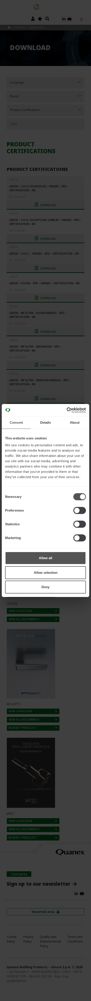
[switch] (79, 510)
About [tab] (75, 422)
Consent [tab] (16, 422)
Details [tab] (45, 422)
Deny (45, 587)
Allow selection (45, 572)
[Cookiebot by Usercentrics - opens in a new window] (66, 410)
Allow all (45, 558)
